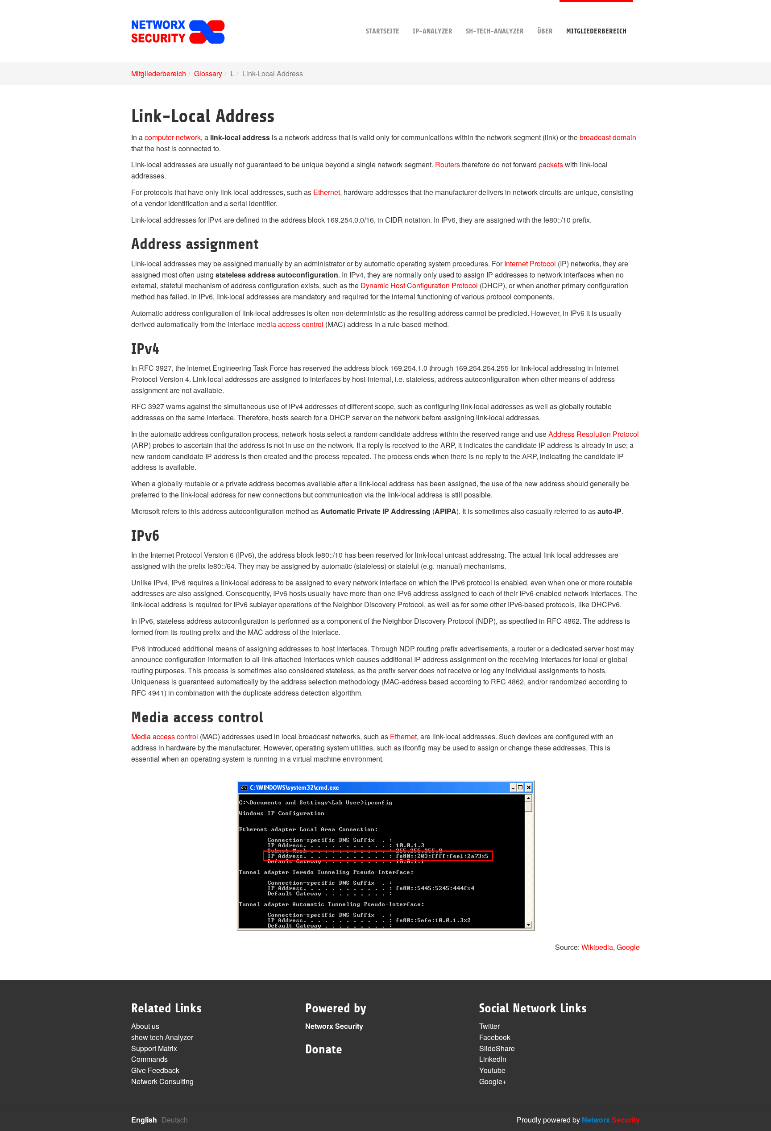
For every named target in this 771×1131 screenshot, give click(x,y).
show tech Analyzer (162, 1037)
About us (145, 1026)
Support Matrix (154, 1048)
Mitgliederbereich (596, 31)
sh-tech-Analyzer (495, 31)
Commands (149, 1059)
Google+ (492, 1081)
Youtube (492, 1070)
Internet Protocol (530, 263)
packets (551, 164)
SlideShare (497, 1048)
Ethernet (326, 192)
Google (628, 947)
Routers (447, 164)
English (144, 1119)
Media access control (164, 736)
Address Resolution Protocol (593, 434)
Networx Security (334, 1026)
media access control (290, 324)
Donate (323, 1049)
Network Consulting (162, 1081)
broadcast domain (608, 137)
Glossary (208, 73)
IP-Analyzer (432, 31)
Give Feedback (155, 1070)
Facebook (494, 1037)
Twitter (489, 1026)
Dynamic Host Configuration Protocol (419, 285)
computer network (173, 137)
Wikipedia (597, 947)
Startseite (382, 31)
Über (545, 31)
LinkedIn (492, 1059)
